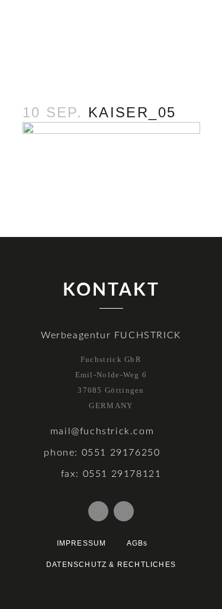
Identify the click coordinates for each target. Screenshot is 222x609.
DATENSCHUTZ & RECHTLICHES (111, 564)
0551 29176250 (121, 452)
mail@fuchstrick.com (102, 431)
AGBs (137, 543)
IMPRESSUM (82, 543)
